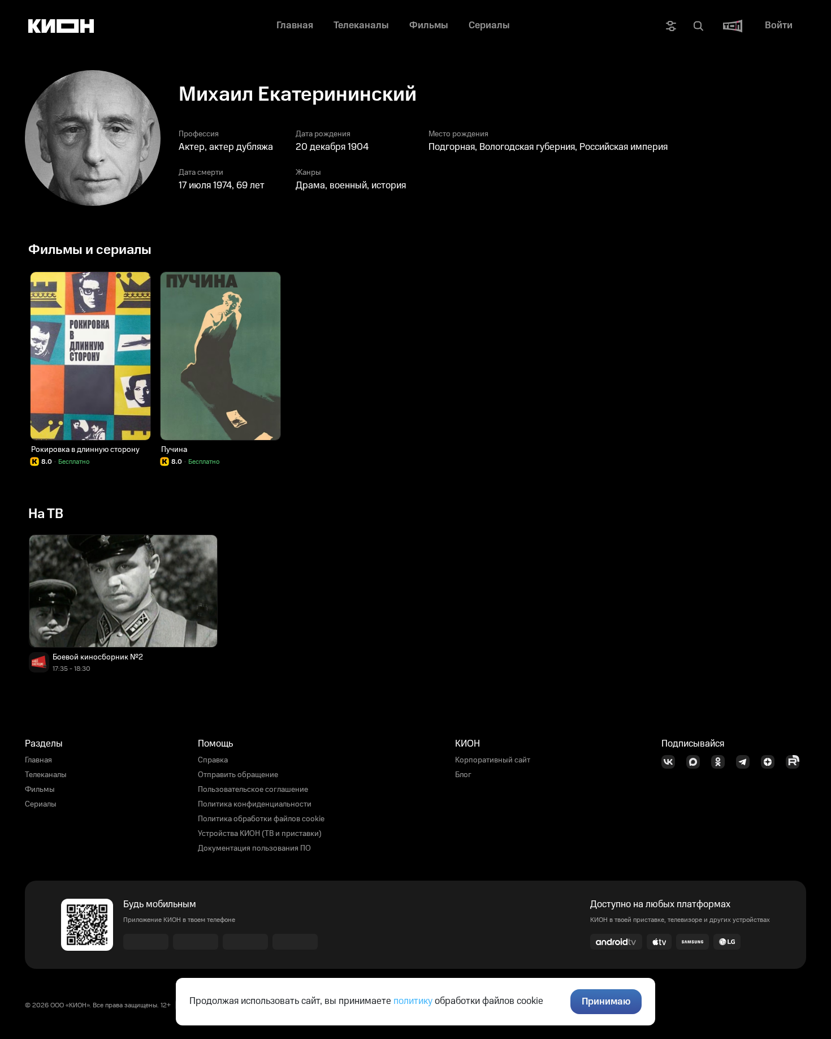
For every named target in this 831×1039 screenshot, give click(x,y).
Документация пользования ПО (254, 848)
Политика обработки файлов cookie (261, 819)
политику (412, 1001)
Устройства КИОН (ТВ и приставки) (260, 834)
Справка (213, 760)
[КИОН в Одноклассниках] (721, 762)
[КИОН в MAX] (696, 762)
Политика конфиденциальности (254, 804)
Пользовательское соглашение (253, 789)
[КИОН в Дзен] (771, 762)
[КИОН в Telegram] (746, 762)
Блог (463, 775)
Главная (38, 760)
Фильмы (40, 789)
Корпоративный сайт (492, 760)
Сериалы (41, 804)
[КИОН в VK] (671, 762)
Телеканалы (46, 775)
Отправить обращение (238, 775)
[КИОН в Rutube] (796, 762)
